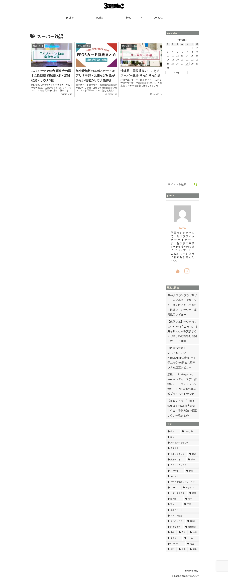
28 (187, 63)
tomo (182, 228)
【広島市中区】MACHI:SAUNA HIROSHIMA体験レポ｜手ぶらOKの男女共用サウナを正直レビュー (181, 358)
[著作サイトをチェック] (178, 271)
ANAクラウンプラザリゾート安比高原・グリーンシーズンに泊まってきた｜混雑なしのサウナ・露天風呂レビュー (182, 305)
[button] (196, 184)
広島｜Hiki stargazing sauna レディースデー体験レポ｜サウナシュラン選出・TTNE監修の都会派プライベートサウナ (182, 384)
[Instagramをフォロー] (187, 271)
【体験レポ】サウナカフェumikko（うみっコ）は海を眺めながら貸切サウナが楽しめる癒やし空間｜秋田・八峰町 (182, 331)
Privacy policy (191, 570)
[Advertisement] (182, 128)
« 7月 (176, 72)
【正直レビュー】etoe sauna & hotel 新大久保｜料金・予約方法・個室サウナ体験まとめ (182, 408)
